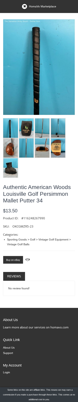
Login (6, 372)
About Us (9, 347)
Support (8, 353)
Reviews (14, 276)
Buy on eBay (13, 260)
